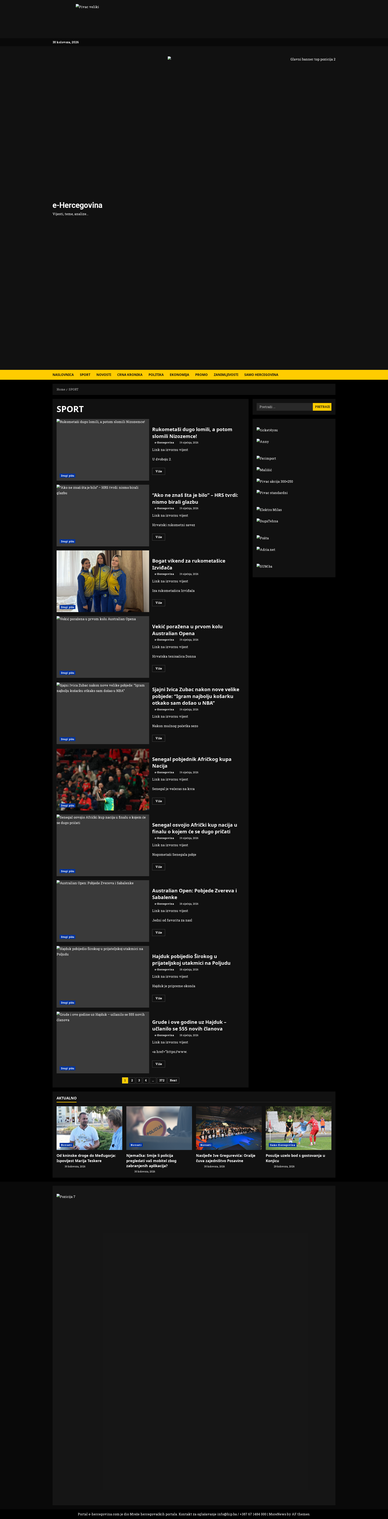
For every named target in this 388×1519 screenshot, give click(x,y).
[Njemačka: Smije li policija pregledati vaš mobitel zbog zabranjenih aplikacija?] (159, 1128)
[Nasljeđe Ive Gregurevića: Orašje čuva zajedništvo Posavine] (229, 1128)
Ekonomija (179, 374)
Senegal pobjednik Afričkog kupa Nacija (103, 779)
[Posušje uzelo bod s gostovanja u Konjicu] (298, 1128)
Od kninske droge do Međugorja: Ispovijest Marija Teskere (86, 1158)
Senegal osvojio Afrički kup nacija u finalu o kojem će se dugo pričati (103, 845)
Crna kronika (129, 374)
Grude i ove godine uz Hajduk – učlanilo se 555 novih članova (103, 1042)
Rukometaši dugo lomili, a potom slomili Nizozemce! (103, 450)
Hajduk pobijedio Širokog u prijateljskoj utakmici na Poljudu (103, 977)
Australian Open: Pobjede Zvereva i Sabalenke (103, 911)
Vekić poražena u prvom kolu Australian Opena (103, 647)
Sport (85, 374)
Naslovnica (63, 374)
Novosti (103, 374)
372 (161, 1080)
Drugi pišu (67, 475)
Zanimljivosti (226, 374)
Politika (156, 374)
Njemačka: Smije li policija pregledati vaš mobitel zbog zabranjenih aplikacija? (151, 1160)
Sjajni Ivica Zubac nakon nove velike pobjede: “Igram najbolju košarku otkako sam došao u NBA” (103, 713)
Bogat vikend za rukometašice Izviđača (103, 581)
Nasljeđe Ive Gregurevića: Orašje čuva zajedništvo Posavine (225, 1158)
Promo (201, 374)
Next (173, 1080)
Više (160, 472)
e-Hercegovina (77, 205)
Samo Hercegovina (261, 374)
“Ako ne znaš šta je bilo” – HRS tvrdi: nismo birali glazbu (103, 515)
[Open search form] (334, 375)
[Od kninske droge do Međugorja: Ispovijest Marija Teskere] (89, 1128)
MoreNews (277, 1514)
